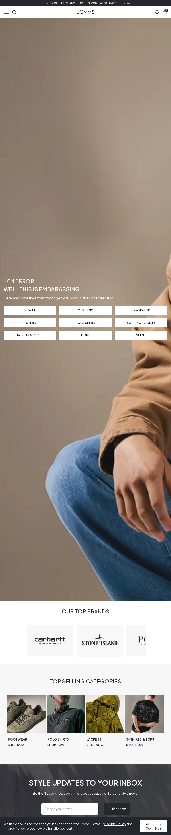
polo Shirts (85, 322)
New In (29, 310)
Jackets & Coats (30, 335)
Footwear (141, 310)
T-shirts (29, 322)
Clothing (86, 310)
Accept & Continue (153, 826)
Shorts (85, 335)
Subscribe (117, 809)
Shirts (141, 335)
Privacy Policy (14, 828)
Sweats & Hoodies (141, 322)
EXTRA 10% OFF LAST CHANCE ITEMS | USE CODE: (85, 3)
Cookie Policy (115, 824)
